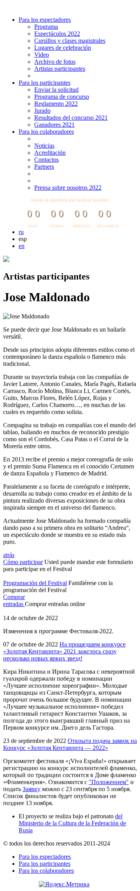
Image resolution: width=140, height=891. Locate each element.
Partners (44, 166)
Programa (46, 26)
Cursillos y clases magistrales (69, 40)
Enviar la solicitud (56, 89)
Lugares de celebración (62, 47)
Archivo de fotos (54, 61)
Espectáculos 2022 (57, 33)
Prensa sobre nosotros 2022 (68, 187)
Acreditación (50, 152)
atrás (8, 555)
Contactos (46, 159)
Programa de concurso (61, 96)
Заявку (31, 789)
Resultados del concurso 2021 (71, 117)
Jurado (42, 110)
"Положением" (109, 782)
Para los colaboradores (46, 131)
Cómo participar (23, 562)
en (21, 246)
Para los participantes (44, 82)
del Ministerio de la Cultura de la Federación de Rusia (72, 823)
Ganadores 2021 (54, 124)
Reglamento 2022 (56, 103)
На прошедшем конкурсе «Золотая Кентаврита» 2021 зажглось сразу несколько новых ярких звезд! (64, 651)
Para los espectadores (45, 19)
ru (21, 232)
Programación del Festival (35, 583)
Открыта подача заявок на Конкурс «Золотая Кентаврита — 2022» (70, 744)
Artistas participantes (59, 68)
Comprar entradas (14, 600)
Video (41, 54)
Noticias (44, 145)
